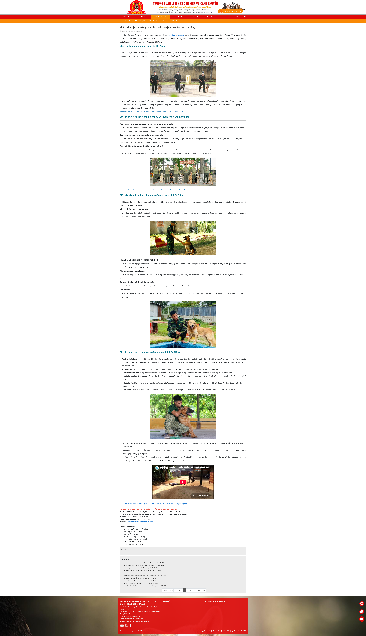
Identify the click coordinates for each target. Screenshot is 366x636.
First (171, 590)
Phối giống (179, 17)
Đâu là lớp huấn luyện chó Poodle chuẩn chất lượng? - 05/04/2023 (143, 565)
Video (222, 17)
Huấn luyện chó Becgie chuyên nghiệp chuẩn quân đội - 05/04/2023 (143, 570)
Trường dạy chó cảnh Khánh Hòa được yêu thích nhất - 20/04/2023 (143, 562)
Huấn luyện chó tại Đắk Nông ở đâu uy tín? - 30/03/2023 (140, 578)
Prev (176, 590)
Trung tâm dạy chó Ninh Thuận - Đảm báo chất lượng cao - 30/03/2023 (145, 586)
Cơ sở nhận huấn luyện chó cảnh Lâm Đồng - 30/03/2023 (140, 580)
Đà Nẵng (180, 35)
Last (204, 590)
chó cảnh (171, 35)
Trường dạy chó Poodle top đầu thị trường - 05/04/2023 (140, 568)
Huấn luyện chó (161, 17)
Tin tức (209, 17)
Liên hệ (235, 17)
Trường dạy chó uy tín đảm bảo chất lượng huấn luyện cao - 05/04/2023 (145, 575)
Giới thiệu (142, 17)
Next (199, 590)
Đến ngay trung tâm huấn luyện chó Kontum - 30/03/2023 (140, 583)
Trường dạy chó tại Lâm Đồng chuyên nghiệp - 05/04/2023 (141, 573)
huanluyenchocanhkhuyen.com (140, 522)
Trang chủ (126, 17)
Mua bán (195, 17)
